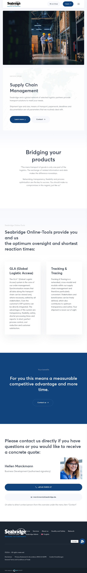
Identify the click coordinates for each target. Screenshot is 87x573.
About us (45, 531)
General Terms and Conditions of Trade (17, 559)
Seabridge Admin (32, 534)
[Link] (13, 4)
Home (28, 531)
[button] (82, 541)
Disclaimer (8, 557)
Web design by (9, 570)
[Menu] (78, 4)
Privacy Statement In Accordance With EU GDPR (30, 557)
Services (36, 531)
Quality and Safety (58, 531)
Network (71, 531)
